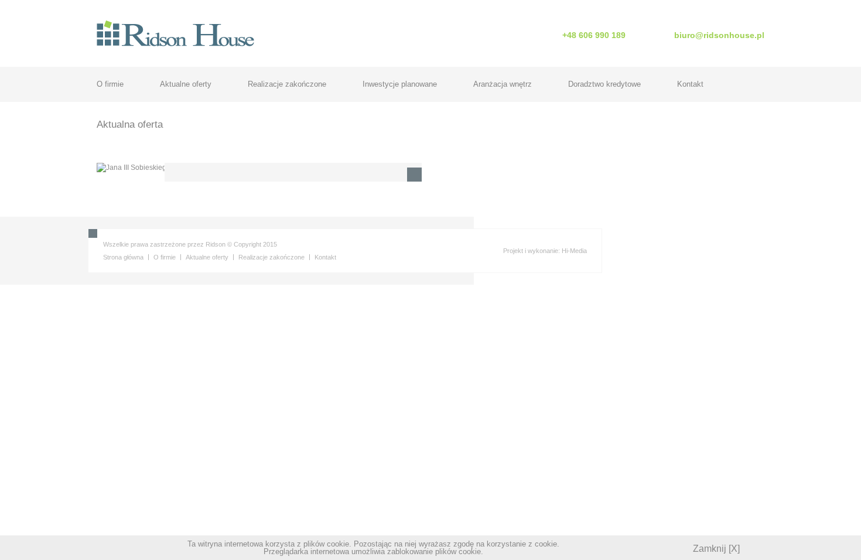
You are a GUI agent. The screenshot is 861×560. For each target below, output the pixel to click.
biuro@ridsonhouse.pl (719, 35)
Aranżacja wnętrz (502, 84)
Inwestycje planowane (400, 84)
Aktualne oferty (185, 84)
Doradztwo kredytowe (604, 84)
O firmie (110, 84)
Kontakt (690, 84)
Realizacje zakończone (287, 84)
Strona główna (123, 257)
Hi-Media (574, 250)
